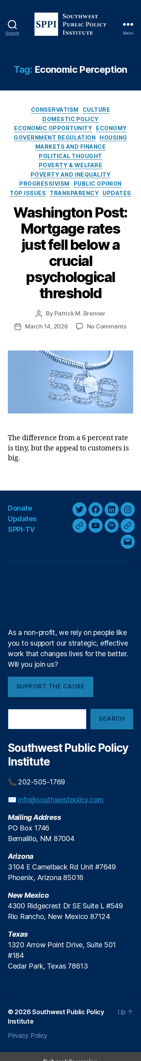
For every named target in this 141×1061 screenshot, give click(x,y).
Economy (111, 128)
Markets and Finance (70, 146)
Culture (96, 109)
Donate (20, 508)
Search (112, 718)
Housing (113, 137)
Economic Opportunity (53, 128)
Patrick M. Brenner (79, 313)
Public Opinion (98, 183)
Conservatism (55, 109)
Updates (117, 193)
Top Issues (28, 193)
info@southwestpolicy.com (60, 799)
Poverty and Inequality (70, 174)
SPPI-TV (21, 529)
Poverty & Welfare (71, 165)
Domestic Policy (70, 119)
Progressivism (44, 183)
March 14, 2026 (46, 326)
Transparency (74, 193)
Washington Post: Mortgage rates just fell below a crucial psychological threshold (70, 253)
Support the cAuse (50, 686)
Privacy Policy (27, 1035)
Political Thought (70, 156)
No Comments (107, 326)
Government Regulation (55, 137)
